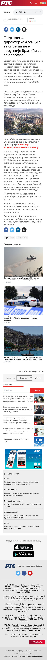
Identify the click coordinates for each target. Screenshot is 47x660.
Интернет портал (28, 636)
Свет (33, 585)
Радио (7, 625)
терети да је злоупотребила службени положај (21, 146)
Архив (37, 630)
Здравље (9, 608)
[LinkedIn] (18, 29)
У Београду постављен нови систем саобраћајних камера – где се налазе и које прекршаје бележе (18, 430)
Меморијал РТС (32, 600)
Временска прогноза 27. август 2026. (16, 440)
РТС (6, 634)
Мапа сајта (37, 642)
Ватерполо (17, 598)
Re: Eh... (7, 523)
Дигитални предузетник (13, 609)
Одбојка (40, 596)
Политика (16, 585)
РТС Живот (25, 617)
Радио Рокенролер (21, 628)
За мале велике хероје (34, 609)
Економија (36, 587)
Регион (26, 585)
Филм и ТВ (19, 608)
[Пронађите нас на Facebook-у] (24, 573)
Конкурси (15, 636)
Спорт (6, 596)
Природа (37, 608)
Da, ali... (7, 478)
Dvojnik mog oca (10, 490)
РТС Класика (38, 617)
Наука (28, 608)
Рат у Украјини (27, 588)
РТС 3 (25, 615)
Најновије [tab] (7, 384)
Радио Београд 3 (13, 627)
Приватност (11, 650)
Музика (40, 604)
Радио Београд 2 (35, 625)
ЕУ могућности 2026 (30, 591)
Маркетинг (23, 634)
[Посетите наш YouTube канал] (30, 573)
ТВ (5, 615)
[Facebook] (6, 29)
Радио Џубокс (37, 628)
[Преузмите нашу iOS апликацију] (23, 547)
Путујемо (22, 606)
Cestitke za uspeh (11, 512)
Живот (16, 604)
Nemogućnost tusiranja (13, 501)
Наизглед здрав (23, 611)
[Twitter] (12, 29)
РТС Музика (32, 619)
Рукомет (6, 598)
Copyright (21, 650)
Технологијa (11, 606)
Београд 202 (28, 627)
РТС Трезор (20, 619)
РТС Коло (9, 619)
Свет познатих (34, 606)
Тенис (31, 596)
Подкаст (36, 590)
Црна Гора (9, 237)
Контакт (13, 634)
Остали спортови (16, 600)
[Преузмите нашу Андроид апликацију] (23, 554)
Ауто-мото (38, 598)
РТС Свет (34, 615)
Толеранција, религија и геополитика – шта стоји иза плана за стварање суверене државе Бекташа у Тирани (18, 398)
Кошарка (23, 596)
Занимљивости (28, 604)
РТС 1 (10, 615)
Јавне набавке (35, 634)
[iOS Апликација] (23, 459)
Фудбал (13, 596)
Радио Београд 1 (19, 625)
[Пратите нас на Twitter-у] (18, 573)
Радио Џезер (27, 630)
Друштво (26, 587)
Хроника (16, 587)
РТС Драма (14, 617)
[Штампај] (24, 29)
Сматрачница (24, 590)
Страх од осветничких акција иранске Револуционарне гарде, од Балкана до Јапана (17, 409)
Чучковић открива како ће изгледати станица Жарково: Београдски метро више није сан (16, 420)
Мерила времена (12, 588)
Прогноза (10, 378)
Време (38, 588)
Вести (8, 585)
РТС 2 (17, 615)
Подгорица (22, 237)
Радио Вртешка (13, 630)
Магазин (8, 604)
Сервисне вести (10, 590)
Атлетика (28, 598)
